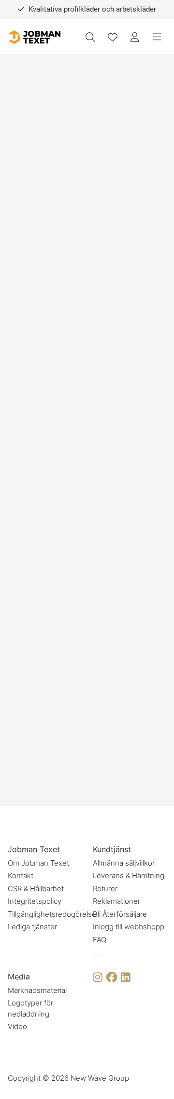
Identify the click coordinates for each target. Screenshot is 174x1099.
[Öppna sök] (90, 37)
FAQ (99, 939)
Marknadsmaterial (37, 990)
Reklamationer (116, 901)
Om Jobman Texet (38, 863)
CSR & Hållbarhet (36, 888)
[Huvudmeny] (157, 37)
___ (98, 952)
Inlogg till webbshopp (128, 926)
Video (17, 1026)
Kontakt (20, 875)
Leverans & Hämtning (128, 875)
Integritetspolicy (34, 901)
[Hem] (34, 37)
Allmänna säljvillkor (124, 863)
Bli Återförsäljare (120, 914)
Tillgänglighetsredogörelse (52, 914)
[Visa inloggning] (135, 37)
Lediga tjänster (32, 926)
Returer (105, 888)
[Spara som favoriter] (112, 37)
